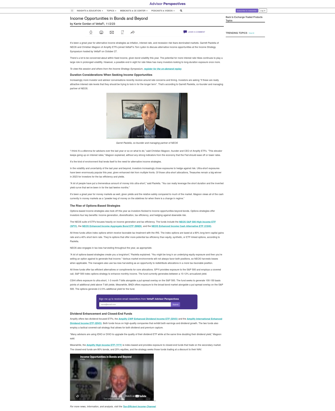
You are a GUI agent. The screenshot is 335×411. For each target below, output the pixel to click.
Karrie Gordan (82, 23)
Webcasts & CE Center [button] (133, 10)
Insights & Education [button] (89, 10)
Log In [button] (263, 10)
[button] (91, 32)
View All (251, 33)
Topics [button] (111, 10)
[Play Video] (155, 400)
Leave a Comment (196, 32)
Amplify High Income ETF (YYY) (104, 345)
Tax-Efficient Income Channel (139, 406)
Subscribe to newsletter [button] (247, 10)
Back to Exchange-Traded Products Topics (244, 18)
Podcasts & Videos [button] (162, 10)
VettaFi (99, 23)
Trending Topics (236, 33)
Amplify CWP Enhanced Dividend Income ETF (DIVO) (148, 318)
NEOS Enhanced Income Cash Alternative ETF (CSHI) (181, 226)
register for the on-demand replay (163, 68)
